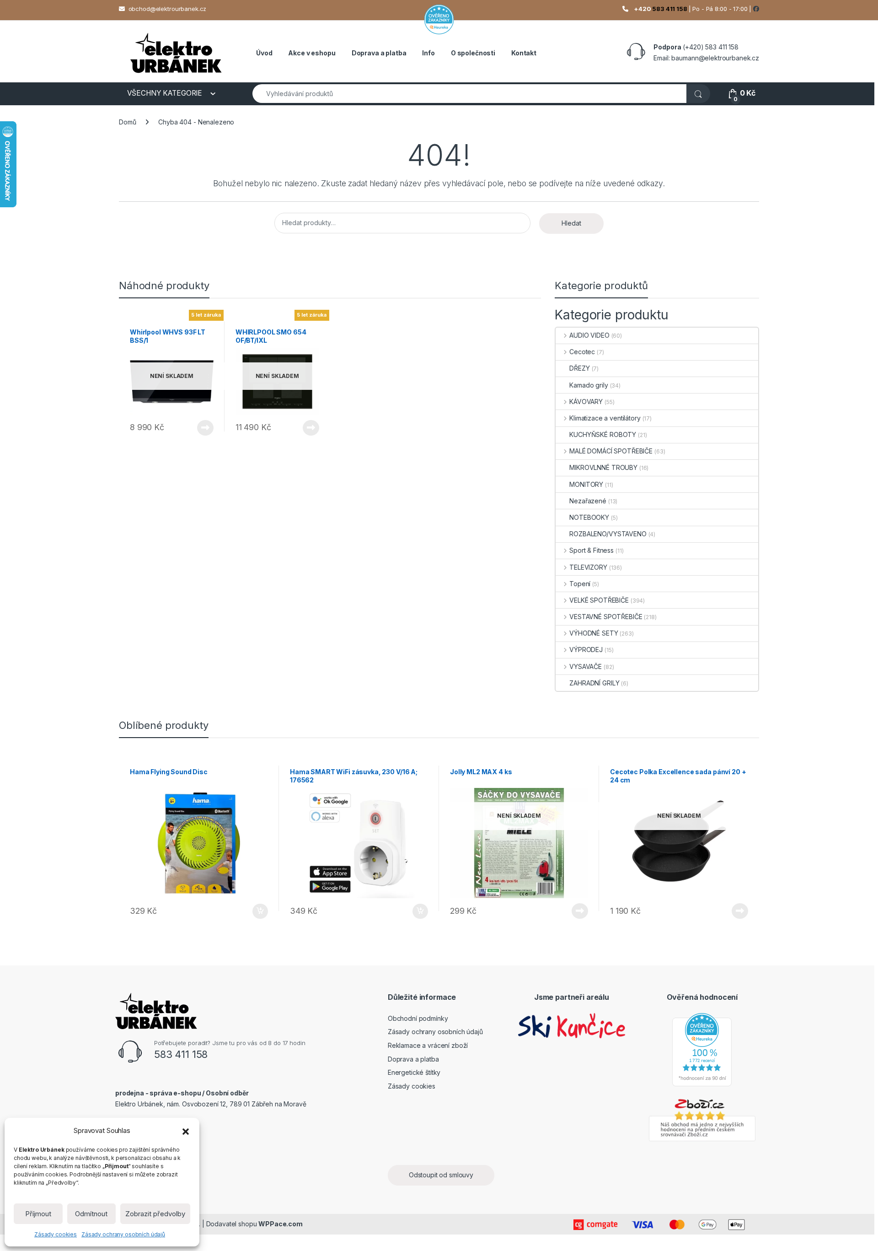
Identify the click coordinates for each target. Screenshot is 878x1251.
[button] (185, 1130)
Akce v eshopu (311, 53)
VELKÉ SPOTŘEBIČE (599, 600)
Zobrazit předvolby (155, 1213)
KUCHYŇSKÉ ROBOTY (602, 434)
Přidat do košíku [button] (258, 911)
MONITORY (586, 484)
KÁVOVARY (586, 401)
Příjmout (38, 1213)
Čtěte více (205, 428)
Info (428, 53)
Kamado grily (588, 385)
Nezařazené (587, 501)
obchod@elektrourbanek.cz (167, 8)
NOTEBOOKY (589, 517)
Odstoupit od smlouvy (441, 1175)
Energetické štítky (414, 1072)
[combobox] (469, 93)
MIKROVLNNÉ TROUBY (603, 467)
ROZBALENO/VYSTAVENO (607, 534)
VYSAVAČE (585, 666)
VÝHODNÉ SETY (593, 633)
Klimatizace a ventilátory (604, 418)
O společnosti (473, 53)
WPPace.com (280, 1224)
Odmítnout (91, 1213)
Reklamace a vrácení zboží (428, 1045)
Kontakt (523, 53)
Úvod (264, 53)
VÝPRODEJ (586, 649)
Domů (127, 122)
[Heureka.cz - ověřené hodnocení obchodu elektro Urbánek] (702, 1049)
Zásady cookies (55, 1234)
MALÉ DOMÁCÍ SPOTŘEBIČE (611, 451)
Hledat (571, 223)
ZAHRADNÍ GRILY (594, 683)
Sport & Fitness (591, 550)
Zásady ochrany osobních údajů (123, 1234)
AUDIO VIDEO (589, 335)
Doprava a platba (379, 53)
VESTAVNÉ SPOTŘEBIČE (605, 616)
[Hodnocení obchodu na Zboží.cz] (702, 1118)
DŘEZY (579, 368)
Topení (579, 584)
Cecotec (582, 352)
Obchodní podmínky (418, 1018)
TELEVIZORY (588, 567)
